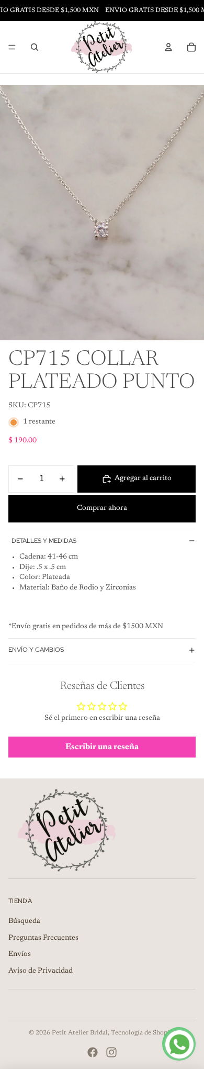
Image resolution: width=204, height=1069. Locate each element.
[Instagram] (111, 1052)
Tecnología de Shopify (143, 1033)
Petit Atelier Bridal (80, 1033)
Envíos (19, 954)
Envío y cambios (36, 649)
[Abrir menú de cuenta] (168, 47)
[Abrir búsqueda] (34, 47)
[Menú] (12, 47)
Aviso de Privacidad (40, 971)
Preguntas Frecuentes (43, 938)
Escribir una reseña (102, 747)
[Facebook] (92, 1052)
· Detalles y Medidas (42, 541)
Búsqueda (24, 921)
